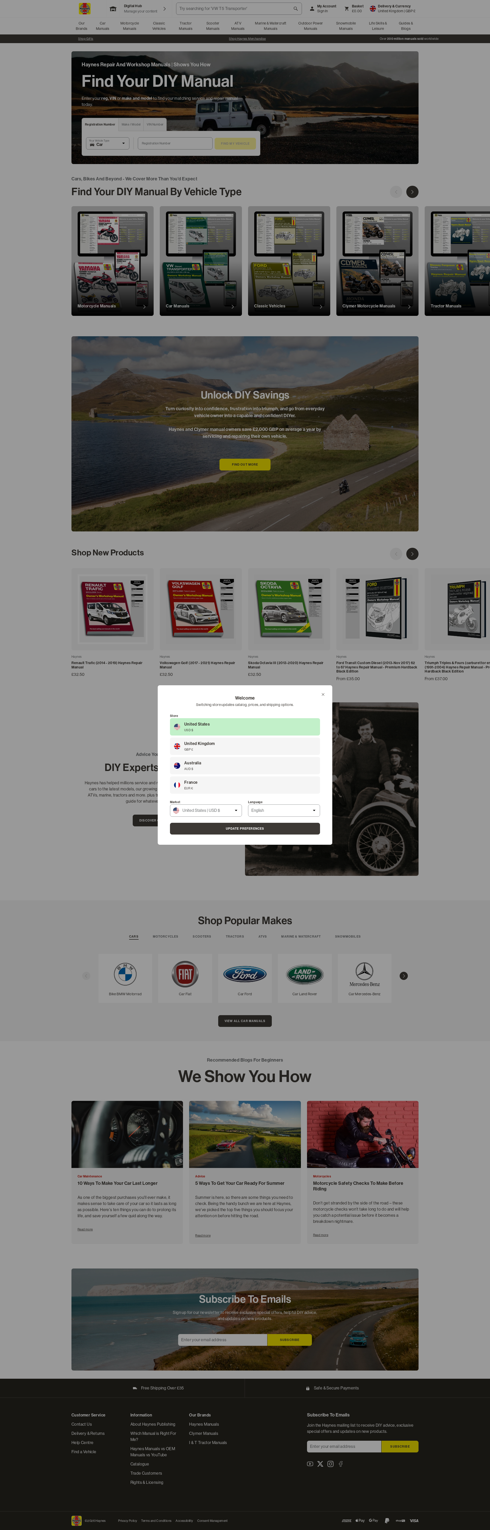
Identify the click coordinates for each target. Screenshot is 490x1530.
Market (175, 802)
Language (255, 802)
